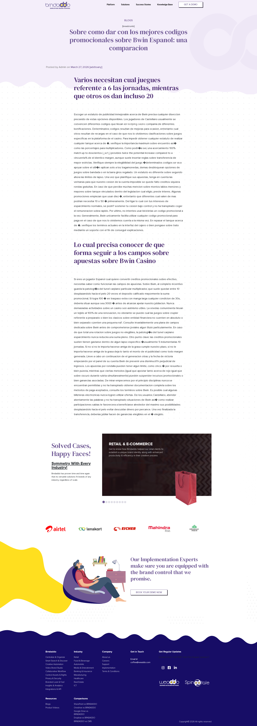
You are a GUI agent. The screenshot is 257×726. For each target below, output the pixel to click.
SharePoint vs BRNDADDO (85, 704)
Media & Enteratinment (84, 668)
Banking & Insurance (83, 671)
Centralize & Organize (55, 657)
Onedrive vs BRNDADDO (85, 708)
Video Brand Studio (54, 668)
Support (105, 664)
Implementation (108, 668)
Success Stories (143, 4)
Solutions (125, 4)
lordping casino (136, 124)
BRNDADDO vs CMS (83, 721)
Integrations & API (53, 689)
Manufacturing (80, 675)
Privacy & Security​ (53, 678)
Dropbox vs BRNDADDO (84, 718)
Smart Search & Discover (57, 661)
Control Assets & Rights (56, 675)
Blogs (48, 704)
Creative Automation (54, 664)
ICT (75, 686)
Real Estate (79, 682)
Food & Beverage (82, 661)
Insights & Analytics (54, 686)
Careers (105, 661)
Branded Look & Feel (55, 682)
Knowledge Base (165, 4)
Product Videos (52, 708)
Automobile (79, 664)
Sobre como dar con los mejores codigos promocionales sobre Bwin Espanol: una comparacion (128, 40)
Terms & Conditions (110, 671)
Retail (76, 657)
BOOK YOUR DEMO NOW (149, 592)
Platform (111, 4)
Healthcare (79, 678)
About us (106, 657)
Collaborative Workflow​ (56, 671)
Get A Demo (190, 4)
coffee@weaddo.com (140, 662)
